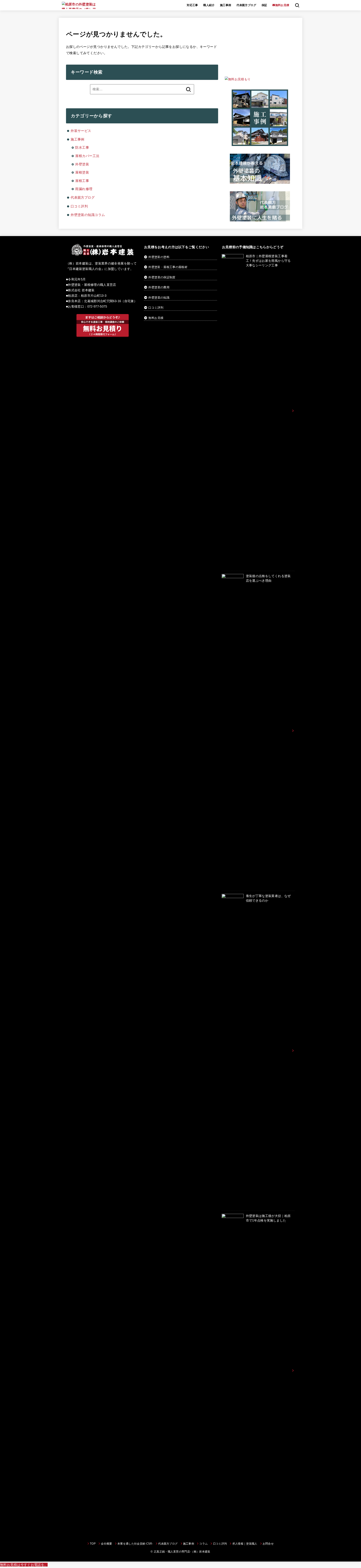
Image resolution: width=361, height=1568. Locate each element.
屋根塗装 (82, 172)
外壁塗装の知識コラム (88, 215)
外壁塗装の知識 (158, 297)
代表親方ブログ (246, 5)
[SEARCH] (297, 5)
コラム (203, 1543)
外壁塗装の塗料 (158, 257)
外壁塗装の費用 (158, 287)
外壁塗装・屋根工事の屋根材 (167, 267)
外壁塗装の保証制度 (161, 277)
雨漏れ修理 (83, 189)
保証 (264, 5)
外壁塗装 (82, 164)
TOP (93, 1543)
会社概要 (106, 1543)
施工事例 (225, 5)
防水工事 (82, 147)
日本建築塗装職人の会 (85, 269)
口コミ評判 (79, 206)
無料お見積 (155, 317)
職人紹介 (209, 5)
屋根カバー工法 (87, 156)
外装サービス (81, 131)
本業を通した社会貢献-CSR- (135, 1543)
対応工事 (192, 5)
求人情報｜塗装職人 (244, 1543)
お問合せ (268, 1543)
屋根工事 (82, 181)
